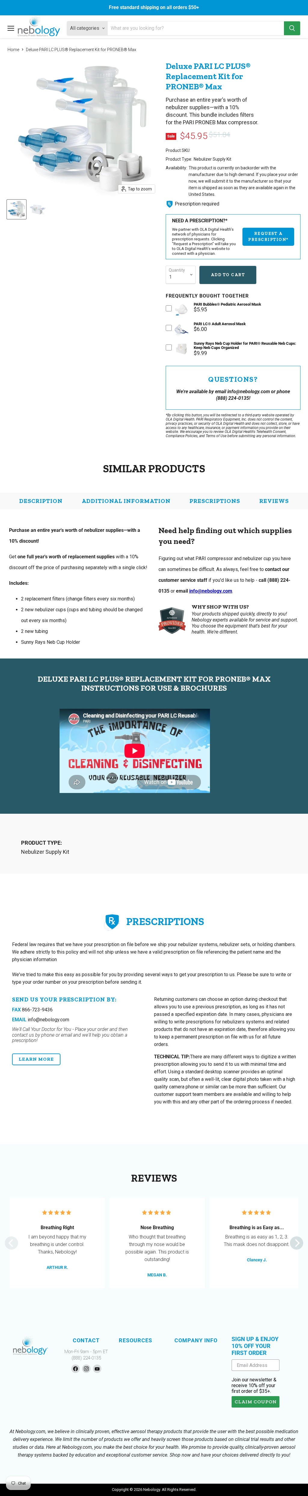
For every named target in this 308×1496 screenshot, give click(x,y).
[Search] (292, 28)
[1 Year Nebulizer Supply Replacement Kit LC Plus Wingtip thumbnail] (16, 209)
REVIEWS (274, 500)
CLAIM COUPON (256, 1402)
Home (13, 49)
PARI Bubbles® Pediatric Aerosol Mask (227, 304)
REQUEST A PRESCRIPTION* (268, 236)
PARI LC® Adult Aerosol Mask (220, 324)
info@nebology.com (210, 591)
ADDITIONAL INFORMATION (126, 500)
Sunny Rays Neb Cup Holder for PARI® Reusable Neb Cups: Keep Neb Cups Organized (245, 345)
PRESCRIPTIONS (214, 500)
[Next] (296, 1243)
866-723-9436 (32, 1010)
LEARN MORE (36, 1059)
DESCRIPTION (41, 500)
